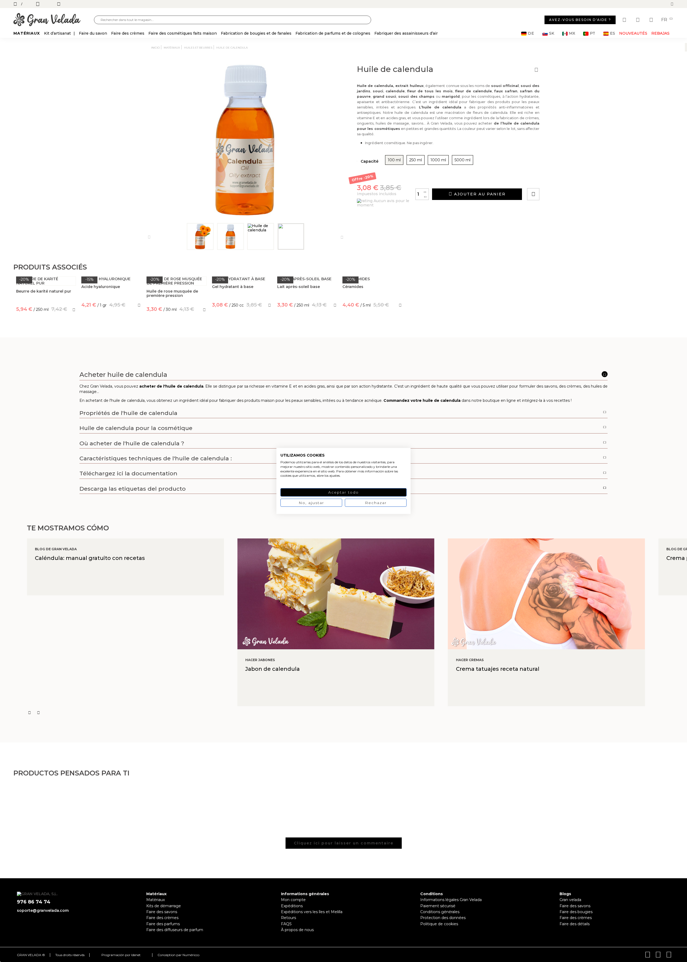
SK (551, 33)
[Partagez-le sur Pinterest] (565, 179)
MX (572, 33)
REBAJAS (660, 33)
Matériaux (155, 899)
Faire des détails (575, 923)
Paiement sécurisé (437, 905)
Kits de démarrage (163, 905)
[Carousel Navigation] (357, 713)
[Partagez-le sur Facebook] (559, 179)
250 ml (415, 160)
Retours (288, 917)
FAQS (286, 923)
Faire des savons (161, 911)
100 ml (394, 160)
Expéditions (292, 905)
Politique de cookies (439, 923)
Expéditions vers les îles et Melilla (311, 911)
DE (531, 33)
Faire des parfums (163, 923)
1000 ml (438, 160)
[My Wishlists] (625, 20)
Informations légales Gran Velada (451, 899)
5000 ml (462, 160)
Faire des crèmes (162, 917)
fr (664, 19)
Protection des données (443, 917)
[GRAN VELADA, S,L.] (53, 20)
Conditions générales (439, 911)
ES (612, 33)
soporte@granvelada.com (43, 910)
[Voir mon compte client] (638, 20)
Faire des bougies (576, 911)
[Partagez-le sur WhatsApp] (553, 179)
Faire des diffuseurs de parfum (174, 929)
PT (592, 33)
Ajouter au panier (479, 194)
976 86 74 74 (33, 902)
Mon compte (293, 899)
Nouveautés (633, 33)
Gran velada (570, 899)
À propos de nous (297, 929)
